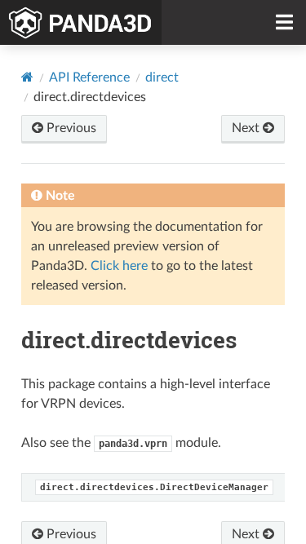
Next (247, 128)
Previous (69, 128)
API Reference (89, 77)
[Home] (27, 77)
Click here (119, 265)
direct (162, 77)
